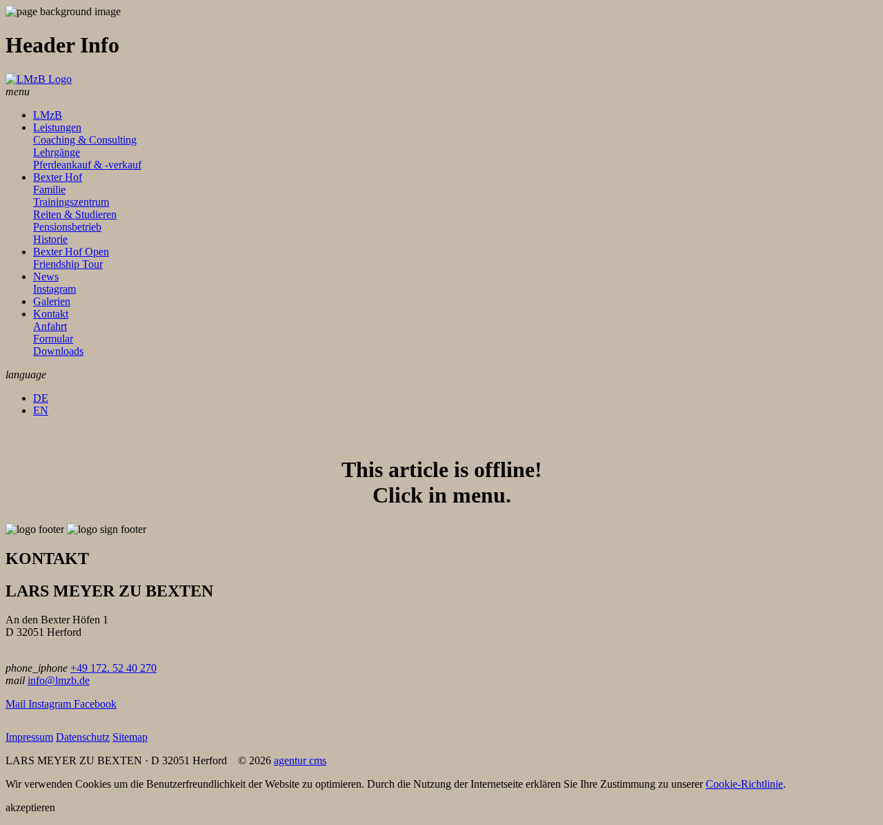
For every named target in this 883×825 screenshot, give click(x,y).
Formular (53, 338)
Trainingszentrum (71, 202)
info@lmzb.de (59, 680)
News (46, 276)
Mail (17, 704)
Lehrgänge (56, 152)
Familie (49, 189)
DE (40, 398)
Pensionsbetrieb (67, 227)
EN (40, 410)
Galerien (51, 301)
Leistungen (57, 127)
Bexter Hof (57, 177)
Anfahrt (50, 326)
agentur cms (300, 760)
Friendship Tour (68, 264)
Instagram (54, 289)
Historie (50, 239)
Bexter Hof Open (71, 252)
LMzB (47, 115)
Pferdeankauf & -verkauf (87, 165)
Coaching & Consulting (85, 140)
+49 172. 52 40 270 (113, 668)
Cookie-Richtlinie (744, 784)
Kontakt (50, 314)
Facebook (95, 704)
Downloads (58, 351)
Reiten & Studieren (75, 214)
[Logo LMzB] (39, 79)
